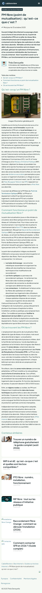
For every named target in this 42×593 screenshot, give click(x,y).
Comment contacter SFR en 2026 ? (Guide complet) (24, 545)
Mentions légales (30, 578)
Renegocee (5, 583)
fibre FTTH (19, 227)
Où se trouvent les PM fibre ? (13, 85)
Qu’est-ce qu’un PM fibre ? (13, 78)
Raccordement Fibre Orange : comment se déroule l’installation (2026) (24, 525)
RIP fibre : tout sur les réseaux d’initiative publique (24, 502)
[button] (38, 3)
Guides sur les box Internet (12, 9)
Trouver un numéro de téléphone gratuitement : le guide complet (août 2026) (26, 443)
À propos (4, 578)
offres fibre (35, 184)
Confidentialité (16, 578)
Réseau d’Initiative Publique (25, 162)
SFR (25, 182)
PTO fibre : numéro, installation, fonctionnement (23, 480)
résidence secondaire (16, 174)
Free (5, 182)
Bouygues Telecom (15, 182)
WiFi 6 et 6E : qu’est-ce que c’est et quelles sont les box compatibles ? (20, 464)
